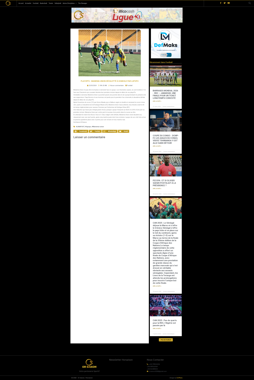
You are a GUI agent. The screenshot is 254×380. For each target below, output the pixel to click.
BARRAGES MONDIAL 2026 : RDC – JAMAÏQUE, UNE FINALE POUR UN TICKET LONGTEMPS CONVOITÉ (165, 94)
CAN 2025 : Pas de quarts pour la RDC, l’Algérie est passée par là (165, 323)
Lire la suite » (157, 101)
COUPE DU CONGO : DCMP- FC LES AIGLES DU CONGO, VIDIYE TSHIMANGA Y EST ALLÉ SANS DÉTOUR (166, 139)
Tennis (51, 3)
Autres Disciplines (69, 3)
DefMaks (180, 378)
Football (35, 3)
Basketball (43, 3)
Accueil (21, 3)
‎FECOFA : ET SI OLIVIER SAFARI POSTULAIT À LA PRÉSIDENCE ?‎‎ (164, 183)
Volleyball (58, 3)
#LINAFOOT (80, 127)
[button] (250, 3)
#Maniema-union (98, 127)
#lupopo (88, 127)
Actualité (28, 3)
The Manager (82, 3)
